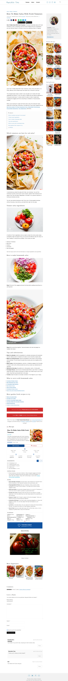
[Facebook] (29, 675)
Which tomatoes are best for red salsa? (16, 115)
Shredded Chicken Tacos (12, 389)
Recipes (27, 2)
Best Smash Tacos (11, 385)
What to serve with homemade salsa (16, 123)
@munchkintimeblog (36, 419)
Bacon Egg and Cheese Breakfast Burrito (15, 390)
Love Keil (9, 434)
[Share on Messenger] (25, 20)
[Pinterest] (35, 675)
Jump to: (11, 112)
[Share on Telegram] (23, 20)
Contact (38, 2)
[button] (7, 442)
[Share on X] (13, 20)
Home (8, 11)
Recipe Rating (10, 599)
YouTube (34, 421)
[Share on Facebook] (11, 20)
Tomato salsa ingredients (13, 117)
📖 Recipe (10, 127)
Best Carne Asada (11, 107)
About (32, 2)
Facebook (27, 421)
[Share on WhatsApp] (21, 20)
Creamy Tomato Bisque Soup (13, 405)
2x (39, 460)
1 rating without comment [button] (24, 589)
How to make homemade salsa (15, 119)
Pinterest (23, 421)
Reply (39, 645)
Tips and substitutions (13, 121)
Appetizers (15, 11)
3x (41, 460)
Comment (9, 604)
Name (8, 621)
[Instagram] (39, 675)
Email (8, 625)
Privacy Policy (30, 678)
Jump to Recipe (22, 22)
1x (37, 460)
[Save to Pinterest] (16, 20)
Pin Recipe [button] (34, 445)
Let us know (24, 526)
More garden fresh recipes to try (15, 125)
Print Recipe (29, 22)
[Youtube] (32, 675)
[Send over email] (18, 20)
